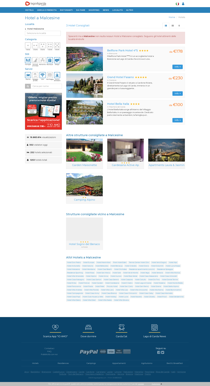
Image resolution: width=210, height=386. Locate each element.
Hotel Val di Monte (130, 273)
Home (172, 17)
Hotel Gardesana (112, 283)
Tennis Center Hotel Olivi (139, 262)
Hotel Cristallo (130, 266)
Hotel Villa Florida (91, 290)
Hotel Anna (103, 276)
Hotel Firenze (84, 283)
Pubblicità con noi (49, 354)
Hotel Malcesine (73, 269)
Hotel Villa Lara (107, 290)
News (106, 10)
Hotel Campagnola (75, 293)
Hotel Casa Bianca (109, 293)
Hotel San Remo (142, 286)
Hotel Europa (88, 262)
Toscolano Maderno (94, 374)
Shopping (94, 10)
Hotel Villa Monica (172, 273)
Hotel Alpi (173, 262)
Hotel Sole (117, 273)
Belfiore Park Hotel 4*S (122, 50)
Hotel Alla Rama (156, 290)
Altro (129, 10)
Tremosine (110, 374)
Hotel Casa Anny (92, 293)
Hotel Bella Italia (118, 103)
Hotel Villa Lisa (122, 290)
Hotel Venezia (157, 273)
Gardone (90, 372)
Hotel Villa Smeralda (75, 276)
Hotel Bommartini (173, 290)
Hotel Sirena (156, 286)
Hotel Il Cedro (127, 283)
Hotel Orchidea (120, 269)
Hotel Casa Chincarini (128, 293)
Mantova (139, 374)
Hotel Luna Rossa (173, 266)
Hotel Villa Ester (89, 300)
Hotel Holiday (111, 297)
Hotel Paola (88, 286)
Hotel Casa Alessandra (149, 276)
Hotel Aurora (116, 276)
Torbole (62, 374)
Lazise (110, 372)
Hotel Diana (144, 266)
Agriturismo (146, 363)
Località (117, 10)
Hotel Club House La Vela (93, 297)
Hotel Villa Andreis (74, 290)
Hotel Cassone (127, 279)
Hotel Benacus (116, 266)
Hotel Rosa (89, 273)
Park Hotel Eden (119, 262)
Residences (63, 363)
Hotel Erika (71, 283)
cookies (141, 384)
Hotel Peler (99, 286)
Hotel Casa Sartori (94, 279)
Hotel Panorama (74, 286)
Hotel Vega (145, 273)
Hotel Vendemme (176, 297)
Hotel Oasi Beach (105, 269)
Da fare (80, 10)
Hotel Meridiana (88, 269)
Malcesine (128, 372)
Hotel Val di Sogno (159, 262)
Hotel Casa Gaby (146, 293)
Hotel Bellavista (102, 266)
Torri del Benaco (75, 374)
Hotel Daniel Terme (170, 279)
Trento (148, 374)
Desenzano (71, 372)
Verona (120, 374)
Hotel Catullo (140, 279)
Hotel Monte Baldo (175, 283)
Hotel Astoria (87, 266)
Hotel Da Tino (154, 279)
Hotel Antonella (73, 266)
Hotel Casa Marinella (164, 293)
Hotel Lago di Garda (143, 283)
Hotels (29, 10)
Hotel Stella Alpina (171, 286)
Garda (81, 372)
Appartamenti (119, 363)
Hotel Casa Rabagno (75, 279)
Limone (118, 372)
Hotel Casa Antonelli (168, 276)
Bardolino (35, 372)
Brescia (129, 374)
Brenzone (46, 372)
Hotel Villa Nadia (105, 300)
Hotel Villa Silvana (121, 300)
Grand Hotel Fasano (120, 77)
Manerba (139, 372)
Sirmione (181, 372)
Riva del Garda (162, 372)
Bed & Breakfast (175, 363)
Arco (26, 372)
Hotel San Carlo (126, 286)
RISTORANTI (66, 10)
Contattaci (49, 348)
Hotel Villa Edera (73, 300)
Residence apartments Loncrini (142, 269)
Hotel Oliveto (149, 297)
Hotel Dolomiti (157, 266)
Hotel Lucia (123, 297)
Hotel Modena (159, 283)
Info (177, 66)
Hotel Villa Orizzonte (138, 290)
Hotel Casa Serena (111, 279)
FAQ (49, 351)
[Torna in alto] (202, 378)
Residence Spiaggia (165, 269)
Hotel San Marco (103, 273)
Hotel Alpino (91, 276)
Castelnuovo (59, 372)
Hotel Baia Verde (130, 276)
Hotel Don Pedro (74, 262)
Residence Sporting (75, 273)
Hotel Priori (162, 297)
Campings (91, 363)
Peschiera (149, 372)
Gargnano (101, 372)
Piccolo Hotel (112, 286)
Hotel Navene (136, 297)
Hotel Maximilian (104, 262)
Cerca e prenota (47, 10)
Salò (173, 372)
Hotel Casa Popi (73, 297)
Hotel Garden (97, 283)
